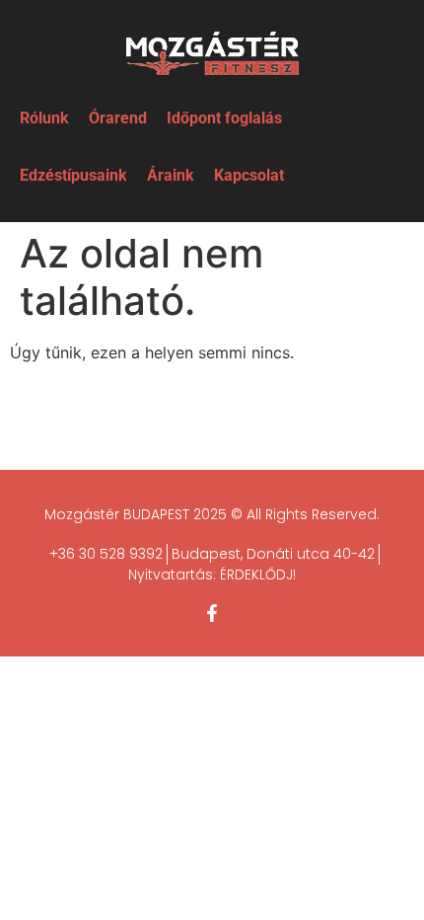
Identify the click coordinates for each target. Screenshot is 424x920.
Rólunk (44, 118)
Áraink (170, 175)
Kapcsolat (249, 175)
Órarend (118, 118)
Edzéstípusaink (73, 175)
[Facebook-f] (212, 613)
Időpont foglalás (224, 118)
